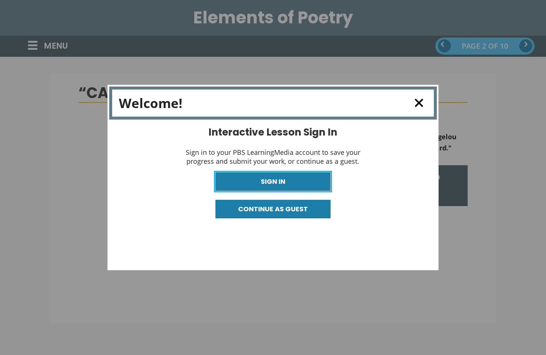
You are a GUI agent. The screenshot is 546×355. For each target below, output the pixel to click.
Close (419, 103)
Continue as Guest (273, 209)
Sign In (273, 181)
